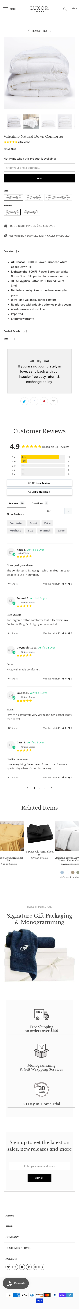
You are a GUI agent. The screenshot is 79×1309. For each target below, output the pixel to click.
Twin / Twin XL (13, 197)
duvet (33, 523)
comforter (16, 523)
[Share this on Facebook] (34, 401)
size (30, 530)
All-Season (12, 212)
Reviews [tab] (13, 503)
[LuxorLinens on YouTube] (22, 1267)
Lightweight (31, 212)
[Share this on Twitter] (24, 401)
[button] (64, 583)
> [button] (52, 788)
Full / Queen (34, 197)
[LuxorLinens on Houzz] (42, 1267)
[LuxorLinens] (39, 9)
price (47, 523)
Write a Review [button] (41, 483)
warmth (45, 530)
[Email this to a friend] (54, 401)
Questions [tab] (37, 503)
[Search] (66, 9)
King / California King (58, 197)
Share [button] (14, 583)
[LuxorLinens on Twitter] (8, 1267)
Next (46, 30)
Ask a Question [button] (41, 492)
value (61, 530)
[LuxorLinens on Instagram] (36, 1267)
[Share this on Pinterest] (44, 401)
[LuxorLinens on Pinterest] (29, 1267)
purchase (15, 530)
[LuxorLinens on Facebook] (15, 1267)
